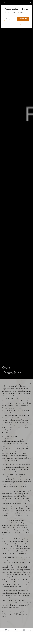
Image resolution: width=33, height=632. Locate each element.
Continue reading (16, 24)
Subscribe (23, 19)
